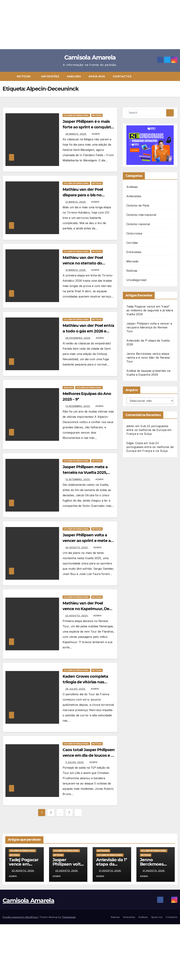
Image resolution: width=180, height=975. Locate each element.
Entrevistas (133, 252)
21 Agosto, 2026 (110, 870)
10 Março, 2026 (75, 270)
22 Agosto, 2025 (76, 615)
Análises (74, 76)
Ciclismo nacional (138, 224)
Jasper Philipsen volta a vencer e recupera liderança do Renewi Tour (149, 327)
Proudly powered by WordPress (20, 917)
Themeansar (69, 917)
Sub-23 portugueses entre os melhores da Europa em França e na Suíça (149, 430)
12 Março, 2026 (75, 202)
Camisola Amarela (90, 57)
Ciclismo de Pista (137, 205)
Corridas (132, 242)
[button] (176, 76)
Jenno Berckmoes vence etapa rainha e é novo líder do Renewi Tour (148, 357)
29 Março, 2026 (76, 134)
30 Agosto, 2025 (76, 547)
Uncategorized (136, 280)
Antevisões (50, 76)
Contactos (122, 76)
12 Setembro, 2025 (78, 479)
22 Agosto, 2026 (23, 870)
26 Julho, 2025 (75, 689)
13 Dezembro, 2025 (78, 406)
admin (96, 134)
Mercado (132, 261)
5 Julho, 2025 (74, 762)
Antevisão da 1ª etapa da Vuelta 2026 (111, 864)
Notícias (24, 76)
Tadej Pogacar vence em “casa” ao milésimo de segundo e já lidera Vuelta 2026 (149, 310)
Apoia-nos (97, 76)
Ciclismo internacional (76, 115)
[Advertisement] (90, 24)
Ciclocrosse (134, 233)
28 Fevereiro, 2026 (78, 338)
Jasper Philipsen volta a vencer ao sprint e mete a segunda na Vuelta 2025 (87, 541)
